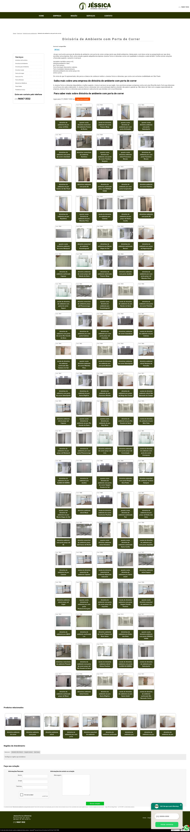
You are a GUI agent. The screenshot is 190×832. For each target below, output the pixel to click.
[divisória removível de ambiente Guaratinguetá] (84, 233)
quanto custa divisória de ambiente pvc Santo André (125, 573)
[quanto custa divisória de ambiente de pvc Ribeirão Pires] (84, 203)
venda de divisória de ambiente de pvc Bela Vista (146, 421)
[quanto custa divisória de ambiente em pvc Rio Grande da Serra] (84, 408)
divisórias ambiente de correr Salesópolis (125, 362)
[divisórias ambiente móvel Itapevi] (146, 559)
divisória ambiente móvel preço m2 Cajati (63, 602)
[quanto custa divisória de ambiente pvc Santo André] (125, 559)
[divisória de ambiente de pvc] (167, 721)
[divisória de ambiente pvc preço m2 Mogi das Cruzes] (125, 380)
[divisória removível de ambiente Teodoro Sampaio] (146, 468)
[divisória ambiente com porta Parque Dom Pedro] (125, 468)
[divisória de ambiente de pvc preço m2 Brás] (63, 112)
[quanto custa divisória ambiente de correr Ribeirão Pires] (84, 350)
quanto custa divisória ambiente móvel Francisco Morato (125, 156)
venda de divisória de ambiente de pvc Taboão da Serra (125, 304)
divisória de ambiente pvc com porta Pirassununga (84, 451)
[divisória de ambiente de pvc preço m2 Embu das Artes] (146, 500)
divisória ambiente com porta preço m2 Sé (63, 542)
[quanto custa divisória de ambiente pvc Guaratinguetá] (105, 291)
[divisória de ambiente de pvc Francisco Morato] (105, 380)
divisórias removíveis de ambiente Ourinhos (84, 155)
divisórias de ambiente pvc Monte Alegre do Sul (105, 246)
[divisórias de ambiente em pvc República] (63, 203)
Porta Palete (18, 86)
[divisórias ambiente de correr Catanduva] (125, 321)
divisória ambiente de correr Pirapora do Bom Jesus (105, 634)
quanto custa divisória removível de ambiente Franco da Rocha (84, 126)
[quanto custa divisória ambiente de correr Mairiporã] (63, 233)
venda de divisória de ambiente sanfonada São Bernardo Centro (146, 695)
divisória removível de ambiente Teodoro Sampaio (146, 481)
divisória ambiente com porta (32, 733)
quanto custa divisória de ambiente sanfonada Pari (125, 514)
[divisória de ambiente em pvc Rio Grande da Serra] (125, 408)
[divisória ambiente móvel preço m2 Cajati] (63, 589)
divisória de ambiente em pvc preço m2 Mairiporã (63, 451)
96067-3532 (185, 7)
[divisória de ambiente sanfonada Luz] (84, 621)
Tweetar (57, 50)
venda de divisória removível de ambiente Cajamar (84, 572)
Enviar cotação (95, 803)
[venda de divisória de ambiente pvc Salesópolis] (146, 651)
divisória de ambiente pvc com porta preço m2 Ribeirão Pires (146, 275)
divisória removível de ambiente (90, 733)
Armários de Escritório (21, 60)
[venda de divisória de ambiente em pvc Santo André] (125, 681)
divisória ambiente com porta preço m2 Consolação (125, 451)
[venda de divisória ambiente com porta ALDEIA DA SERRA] (125, 651)
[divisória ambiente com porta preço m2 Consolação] (125, 438)
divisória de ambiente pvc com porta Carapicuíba (125, 187)
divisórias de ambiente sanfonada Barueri (125, 246)
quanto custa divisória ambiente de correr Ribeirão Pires (84, 364)
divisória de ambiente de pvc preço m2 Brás (63, 125)
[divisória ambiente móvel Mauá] (84, 500)
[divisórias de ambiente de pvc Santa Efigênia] (84, 380)
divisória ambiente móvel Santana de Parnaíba (146, 363)
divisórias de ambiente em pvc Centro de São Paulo (63, 187)
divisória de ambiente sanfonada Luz (84, 634)
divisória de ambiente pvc (129, 733)
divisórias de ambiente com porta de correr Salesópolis (63, 393)
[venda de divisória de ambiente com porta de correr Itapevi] (63, 291)
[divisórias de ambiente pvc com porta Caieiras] (84, 321)
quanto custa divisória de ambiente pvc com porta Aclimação (125, 126)
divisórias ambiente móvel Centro (84, 693)
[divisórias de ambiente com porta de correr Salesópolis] (63, 380)
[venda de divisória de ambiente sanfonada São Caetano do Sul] (63, 350)
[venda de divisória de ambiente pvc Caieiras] (105, 203)
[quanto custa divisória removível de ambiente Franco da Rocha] (84, 112)
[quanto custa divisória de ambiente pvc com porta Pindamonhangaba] (84, 589)
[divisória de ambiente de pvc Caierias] (63, 559)
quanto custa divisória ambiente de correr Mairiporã (63, 246)
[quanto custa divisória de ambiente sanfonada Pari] (125, 500)
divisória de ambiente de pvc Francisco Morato (105, 393)
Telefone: (19, 786)
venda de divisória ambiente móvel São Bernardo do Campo (146, 393)
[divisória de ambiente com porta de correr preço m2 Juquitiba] (105, 589)
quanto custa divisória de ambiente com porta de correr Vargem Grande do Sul (105, 483)
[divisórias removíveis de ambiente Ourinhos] (84, 142)
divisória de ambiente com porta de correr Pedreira (146, 304)
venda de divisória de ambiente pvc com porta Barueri (105, 363)
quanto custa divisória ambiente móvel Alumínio (105, 542)
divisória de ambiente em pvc (148, 733)
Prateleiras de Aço (20, 89)
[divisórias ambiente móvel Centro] (84, 681)
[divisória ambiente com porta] (32, 721)
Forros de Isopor (19, 73)
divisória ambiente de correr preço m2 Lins (104, 451)
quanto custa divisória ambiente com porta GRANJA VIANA (146, 635)
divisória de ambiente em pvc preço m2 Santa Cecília (125, 217)
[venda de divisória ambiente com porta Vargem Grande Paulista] (125, 589)
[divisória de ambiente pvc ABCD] (63, 621)
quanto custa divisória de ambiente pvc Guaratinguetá (105, 305)
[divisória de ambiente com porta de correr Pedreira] (146, 291)
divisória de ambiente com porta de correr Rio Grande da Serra (63, 335)
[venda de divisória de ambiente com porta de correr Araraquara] (146, 438)
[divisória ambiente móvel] (52, 721)
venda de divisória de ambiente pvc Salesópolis (146, 664)
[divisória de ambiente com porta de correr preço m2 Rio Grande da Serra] (84, 651)
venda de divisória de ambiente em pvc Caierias (146, 334)
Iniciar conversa (167, 824)
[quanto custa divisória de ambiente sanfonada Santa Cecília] (125, 530)
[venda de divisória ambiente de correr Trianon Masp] (105, 112)
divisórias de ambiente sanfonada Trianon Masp (105, 274)
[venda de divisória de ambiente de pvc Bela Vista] (146, 408)
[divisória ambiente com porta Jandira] (125, 261)
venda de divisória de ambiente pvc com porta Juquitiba (146, 542)
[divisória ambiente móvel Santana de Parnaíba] (146, 350)
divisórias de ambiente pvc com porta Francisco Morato (146, 156)
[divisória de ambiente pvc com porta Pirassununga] (84, 438)
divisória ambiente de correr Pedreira (146, 185)
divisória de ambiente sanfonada (110, 733)
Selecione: (7, 752)
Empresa (57, 16)
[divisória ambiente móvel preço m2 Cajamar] (63, 408)
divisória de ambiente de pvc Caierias (63, 572)
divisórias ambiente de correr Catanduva (125, 332)
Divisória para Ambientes (22, 67)
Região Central (28, 752)
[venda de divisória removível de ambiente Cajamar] (84, 559)
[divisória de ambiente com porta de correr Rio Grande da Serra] (63, 321)
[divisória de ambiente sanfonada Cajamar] (63, 261)
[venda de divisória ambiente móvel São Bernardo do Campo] (146, 380)
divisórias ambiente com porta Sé (84, 185)
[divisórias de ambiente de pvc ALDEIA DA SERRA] (63, 468)
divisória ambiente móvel (52, 733)
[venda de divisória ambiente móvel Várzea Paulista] (105, 651)
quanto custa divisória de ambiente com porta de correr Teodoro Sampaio (105, 157)
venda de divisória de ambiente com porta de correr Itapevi (63, 305)
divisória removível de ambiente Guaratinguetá (84, 246)
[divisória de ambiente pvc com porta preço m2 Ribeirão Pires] (146, 261)
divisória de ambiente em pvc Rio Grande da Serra (125, 421)
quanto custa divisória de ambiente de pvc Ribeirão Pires (84, 217)
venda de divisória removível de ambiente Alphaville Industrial (104, 573)
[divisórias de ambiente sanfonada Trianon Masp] (105, 261)
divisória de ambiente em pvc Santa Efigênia (105, 694)
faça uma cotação (83, 99)
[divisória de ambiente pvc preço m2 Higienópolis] (146, 233)
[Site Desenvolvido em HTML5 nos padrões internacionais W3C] (175, 830)
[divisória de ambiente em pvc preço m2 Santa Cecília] (125, 203)
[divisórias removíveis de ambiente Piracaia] (63, 651)
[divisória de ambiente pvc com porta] (71, 721)
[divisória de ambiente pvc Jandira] (84, 468)
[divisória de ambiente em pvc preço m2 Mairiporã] (63, 438)
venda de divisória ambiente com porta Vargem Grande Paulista (125, 603)
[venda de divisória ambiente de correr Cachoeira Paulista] (105, 500)
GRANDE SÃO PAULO (17, 752)
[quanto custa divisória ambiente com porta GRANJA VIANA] (146, 621)
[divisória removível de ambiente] (90, 721)
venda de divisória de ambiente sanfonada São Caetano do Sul (63, 364)
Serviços (90, 16)
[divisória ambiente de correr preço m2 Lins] (105, 438)
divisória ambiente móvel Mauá (84, 511)
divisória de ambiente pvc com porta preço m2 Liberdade (105, 335)
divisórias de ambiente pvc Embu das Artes (125, 634)
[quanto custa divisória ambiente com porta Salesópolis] (146, 112)
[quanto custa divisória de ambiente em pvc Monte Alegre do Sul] (63, 500)
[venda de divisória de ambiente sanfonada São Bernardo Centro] (146, 681)
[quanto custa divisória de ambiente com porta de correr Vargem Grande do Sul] (105, 468)
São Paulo (37, 752)
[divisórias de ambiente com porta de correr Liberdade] (63, 142)
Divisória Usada (19, 70)
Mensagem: (58, 775)
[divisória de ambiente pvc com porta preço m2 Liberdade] (105, 321)
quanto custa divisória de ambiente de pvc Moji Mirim (104, 422)
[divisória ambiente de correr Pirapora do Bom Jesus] (105, 621)
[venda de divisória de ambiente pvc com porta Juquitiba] (146, 530)
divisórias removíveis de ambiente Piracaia (63, 663)
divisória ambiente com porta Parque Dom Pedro (125, 481)
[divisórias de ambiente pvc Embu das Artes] (125, 621)
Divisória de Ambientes (21, 63)
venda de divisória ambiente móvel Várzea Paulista (105, 664)
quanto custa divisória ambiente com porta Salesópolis (146, 126)
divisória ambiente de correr (13, 733)
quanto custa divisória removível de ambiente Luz (146, 602)
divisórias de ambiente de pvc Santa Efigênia (84, 393)
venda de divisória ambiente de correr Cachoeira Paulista (104, 513)
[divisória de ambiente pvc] (129, 721)
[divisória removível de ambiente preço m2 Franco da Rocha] (84, 530)
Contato (108, 16)
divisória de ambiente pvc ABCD (63, 633)
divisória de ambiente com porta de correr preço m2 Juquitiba (105, 603)
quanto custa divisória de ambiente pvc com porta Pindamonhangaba (84, 604)
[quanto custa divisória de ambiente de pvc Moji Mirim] (105, 408)
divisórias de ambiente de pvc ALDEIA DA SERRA (63, 481)
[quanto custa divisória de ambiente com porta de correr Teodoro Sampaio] (105, 142)
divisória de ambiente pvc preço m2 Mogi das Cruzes (125, 393)
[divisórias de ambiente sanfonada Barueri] (125, 233)
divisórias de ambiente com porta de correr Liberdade (63, 155)
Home (41, 16)
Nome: (20, 775)
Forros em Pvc (19, 76)
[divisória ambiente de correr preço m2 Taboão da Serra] (84, 261)
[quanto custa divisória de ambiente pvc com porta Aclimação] (125, 112)
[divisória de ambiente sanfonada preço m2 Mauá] (63, 681)
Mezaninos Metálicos (21, 83)
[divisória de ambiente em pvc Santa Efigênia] (105, 681)
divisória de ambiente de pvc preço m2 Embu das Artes (146, 514)
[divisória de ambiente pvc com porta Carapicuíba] (125, 174)
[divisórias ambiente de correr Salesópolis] (125, 350)
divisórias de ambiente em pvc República (63, 216)
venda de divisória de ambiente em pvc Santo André (125, 694)
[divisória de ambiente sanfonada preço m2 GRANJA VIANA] (105, 174)
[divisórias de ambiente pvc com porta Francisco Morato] (146, 142)
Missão (74, 16)
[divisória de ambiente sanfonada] (110, 721)
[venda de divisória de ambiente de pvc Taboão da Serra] (125, 291)
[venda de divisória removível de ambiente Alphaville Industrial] (105, 559)
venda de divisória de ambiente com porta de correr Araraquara (146, 452)
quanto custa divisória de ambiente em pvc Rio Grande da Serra (84, 422)
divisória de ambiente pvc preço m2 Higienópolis (146, 246)
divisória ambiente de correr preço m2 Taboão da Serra (84, 274)
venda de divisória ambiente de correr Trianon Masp (104, 125)
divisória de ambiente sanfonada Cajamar (63, 274)
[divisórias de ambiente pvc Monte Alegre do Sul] (105, 233)
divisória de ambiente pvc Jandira (84, 481)
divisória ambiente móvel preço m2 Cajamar (63, 421)
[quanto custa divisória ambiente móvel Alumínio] (105, 530)
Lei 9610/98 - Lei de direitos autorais (126, 807)
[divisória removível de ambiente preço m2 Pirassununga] (84, 291)
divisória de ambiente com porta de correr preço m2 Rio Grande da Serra (84, 665)
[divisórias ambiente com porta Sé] (84, 174)
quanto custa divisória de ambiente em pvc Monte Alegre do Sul (63, 514)
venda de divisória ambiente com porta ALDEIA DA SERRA (125, 664)
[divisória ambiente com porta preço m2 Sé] (63, 530)
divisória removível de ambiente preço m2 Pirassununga (84, 304)
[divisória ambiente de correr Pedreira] (146, 174)
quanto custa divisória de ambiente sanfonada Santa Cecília (125, 543)
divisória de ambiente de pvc (167, 733)
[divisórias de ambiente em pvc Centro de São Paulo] (63, 174)
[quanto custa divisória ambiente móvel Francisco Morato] (125, 142)
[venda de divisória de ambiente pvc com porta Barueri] (105, 350)
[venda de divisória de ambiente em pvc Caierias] (146, 321)
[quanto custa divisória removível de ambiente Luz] (146, 589)
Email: (20, 781)
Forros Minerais (19, 80)
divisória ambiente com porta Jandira (125, 273)
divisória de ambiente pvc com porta (71, 734)
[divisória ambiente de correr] (13, 721)
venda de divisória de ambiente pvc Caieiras (105, 216)
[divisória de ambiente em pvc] (148, 721)
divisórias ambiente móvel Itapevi (146, 571)
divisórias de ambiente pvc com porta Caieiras (84, 334)
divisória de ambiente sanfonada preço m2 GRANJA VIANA (105, 188)
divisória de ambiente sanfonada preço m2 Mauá (63, 694)
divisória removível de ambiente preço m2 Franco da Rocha (84, 542)
